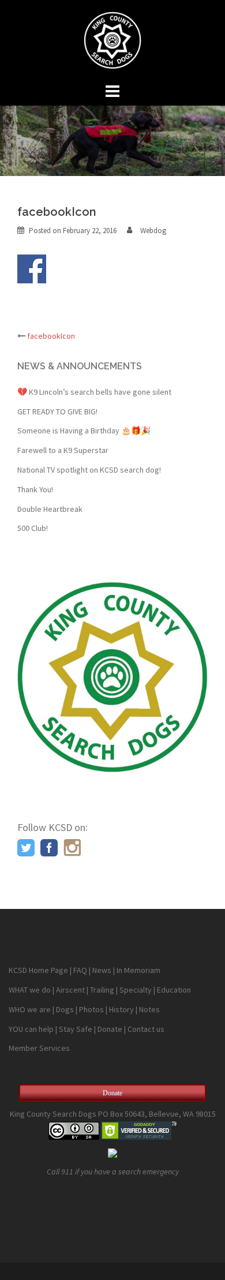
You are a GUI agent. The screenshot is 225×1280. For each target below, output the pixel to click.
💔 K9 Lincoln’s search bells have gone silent (94, 392)
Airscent (70, 990)
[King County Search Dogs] (112, 39)
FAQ (80, 970)
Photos (91, 1009)
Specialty (135, 990)
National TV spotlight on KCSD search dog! (89, 470)
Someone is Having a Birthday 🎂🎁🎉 (84, 430)
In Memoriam (138, 970)
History (121, 1009)
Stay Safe (75, 1029)
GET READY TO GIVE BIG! (57, 411)
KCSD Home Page (38, 970)
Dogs (65, 1009)
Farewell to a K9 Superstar (62, 450)
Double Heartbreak (49, 509)
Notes (149, 1009)
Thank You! (35, 489)
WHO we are (30, 1009)
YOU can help (31, 1029)
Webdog (153, 230)
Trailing (102, 990)
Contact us (145, 1029)
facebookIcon (51, 336)
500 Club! (32, 528)
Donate (109, 1029)
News (101, 970)
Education (174, 990)
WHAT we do (30, 990)
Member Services (39, 1048)
